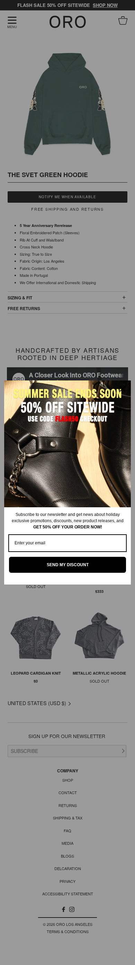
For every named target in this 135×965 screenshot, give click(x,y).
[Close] (122, 388)
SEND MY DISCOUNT (68, 564)
